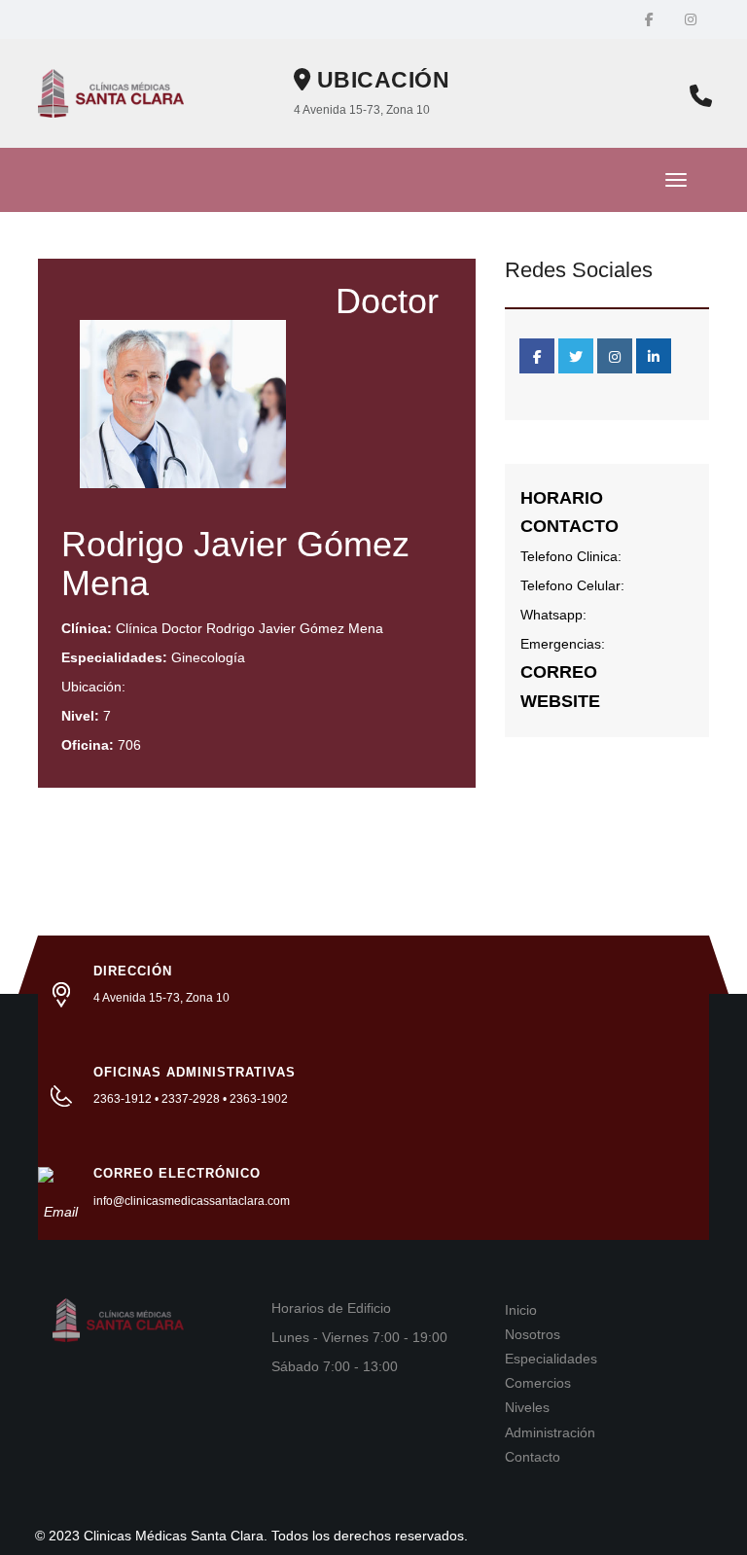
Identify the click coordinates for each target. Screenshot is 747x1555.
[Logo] (111, 92)
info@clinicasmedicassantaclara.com (191, 1201)
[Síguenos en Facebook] (649, 19)
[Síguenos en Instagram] (690, 19)
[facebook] (536, 355)
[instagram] (614, 355)
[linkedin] (653, 355)
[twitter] (575, 355)
